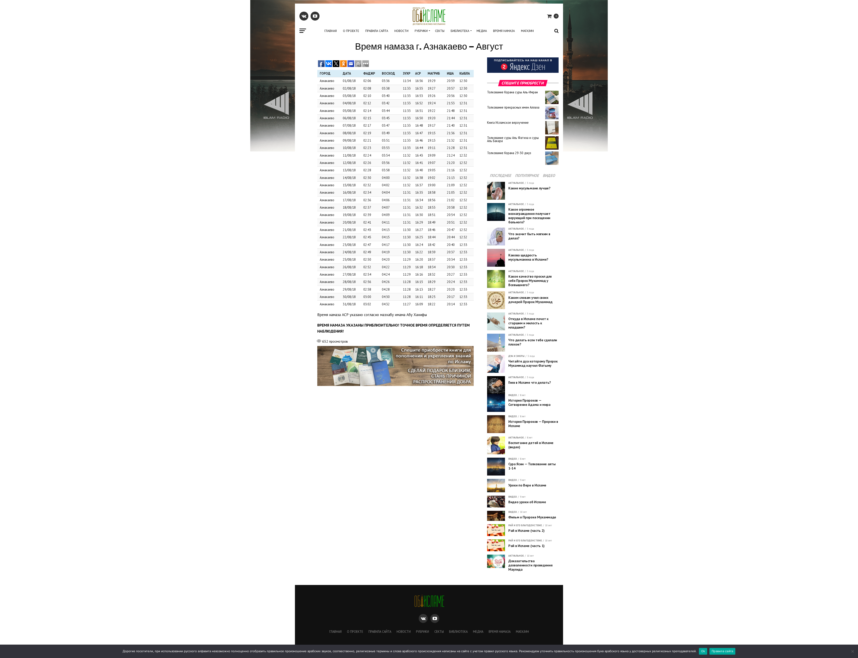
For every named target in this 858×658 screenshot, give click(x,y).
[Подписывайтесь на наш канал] (523, 71)
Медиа (482, 31)
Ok (703, 651)
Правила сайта (376, 31)
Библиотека (460, 31)
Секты (439, 31)
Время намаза (504, 31)
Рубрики (421, 31)
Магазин (527, 31)
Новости (401, 31)
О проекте (351, 31)
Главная (330, 31)
